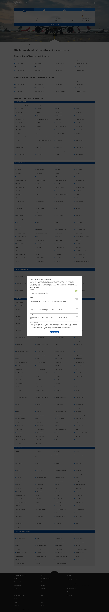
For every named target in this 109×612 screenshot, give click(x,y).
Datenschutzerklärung (34, 287)
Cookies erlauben (54, 332)
